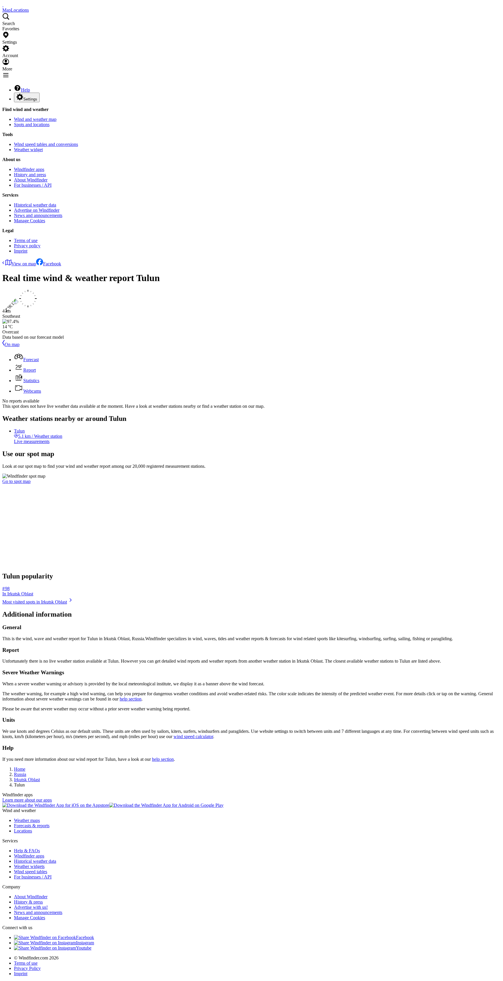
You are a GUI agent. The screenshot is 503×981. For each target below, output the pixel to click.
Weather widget (28, 149)
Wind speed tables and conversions (46, 144)
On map (12, 344)
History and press (30, 174)
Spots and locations (31, 124)
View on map (23, 263)
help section (130, 698)
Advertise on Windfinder (36, 210)
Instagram (85, 942)
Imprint (20, 250)
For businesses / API (33, 185)
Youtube (83, 947)
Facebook (52, 263)
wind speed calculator (193, 736)
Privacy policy (27, 245)
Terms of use (26, 240)
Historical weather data (35, 204)
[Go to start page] (2, 4)
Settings (30, 99)
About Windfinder (30, 179)
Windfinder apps (29, 169)
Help (25, 89)
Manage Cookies (29, 220)
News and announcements (38, 215)
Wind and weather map (35, 119)
